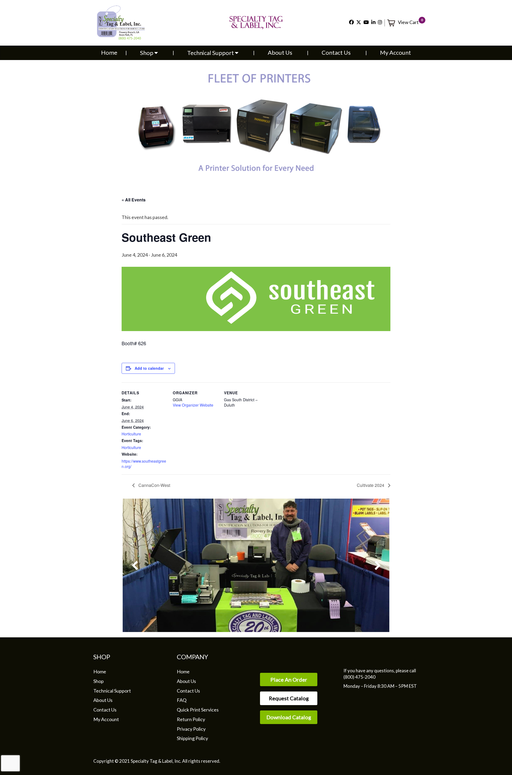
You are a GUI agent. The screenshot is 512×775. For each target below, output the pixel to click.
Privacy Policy (191, 729)
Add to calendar (149, 368)
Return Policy (191, 719)
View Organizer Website (193, 405)
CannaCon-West (153, 485)
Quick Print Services (198, 710)
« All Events (134, 200)
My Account (395, 52)
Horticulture (131, 433)
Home (109, 52)
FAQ (181, 700)
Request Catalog (289, 698)
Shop (147, 52)
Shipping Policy (192, 738)
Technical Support (211, 52)
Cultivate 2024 (371, 485)
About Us (280, 52)
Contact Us (336, 52)
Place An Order (288, 679)
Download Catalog (288, 717)
